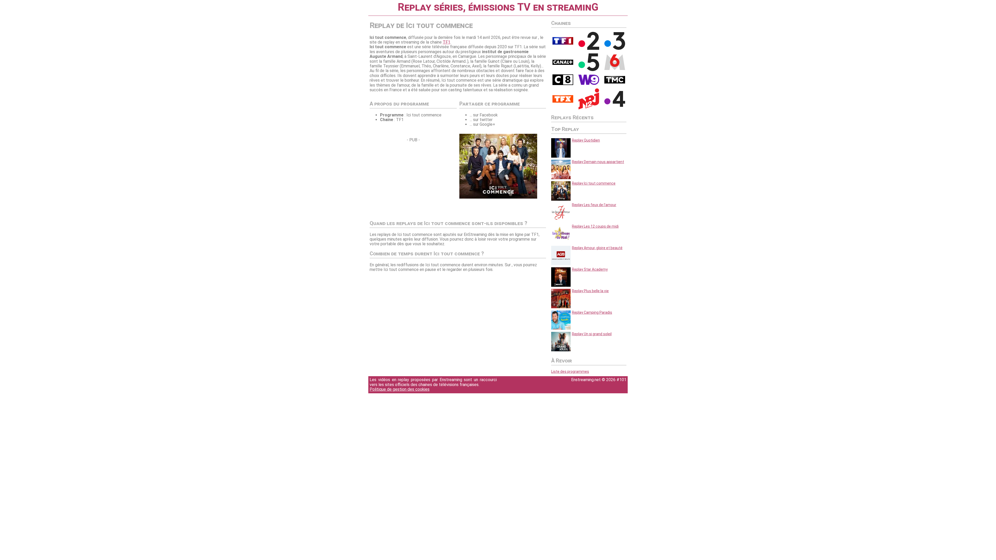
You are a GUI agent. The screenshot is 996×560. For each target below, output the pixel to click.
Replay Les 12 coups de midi (595, 226)
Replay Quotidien (586, 140)
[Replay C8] (562, 84)
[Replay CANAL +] (562, 63)
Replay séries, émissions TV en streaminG (498, 7)
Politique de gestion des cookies (400, 389)
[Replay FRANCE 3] (614, 48)
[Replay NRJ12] (588, 108)
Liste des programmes (570, 371)
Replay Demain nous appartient (598, 162)
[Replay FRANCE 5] (588, 70)
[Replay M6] (614, 69)
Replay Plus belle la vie (590, 291)
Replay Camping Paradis (592, 312)
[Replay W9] (588, 83)
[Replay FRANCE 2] (588, 48)
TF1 (446, 42)
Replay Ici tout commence (593, 183)
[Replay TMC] (614, 82)
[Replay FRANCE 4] (614, 105)
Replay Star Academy (590, 269)
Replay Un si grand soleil (592, 334)
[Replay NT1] (562, 101)
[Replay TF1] (562, 43)
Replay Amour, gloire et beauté (597, 248)
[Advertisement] (413, 178)
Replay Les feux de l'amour (594, 205)
